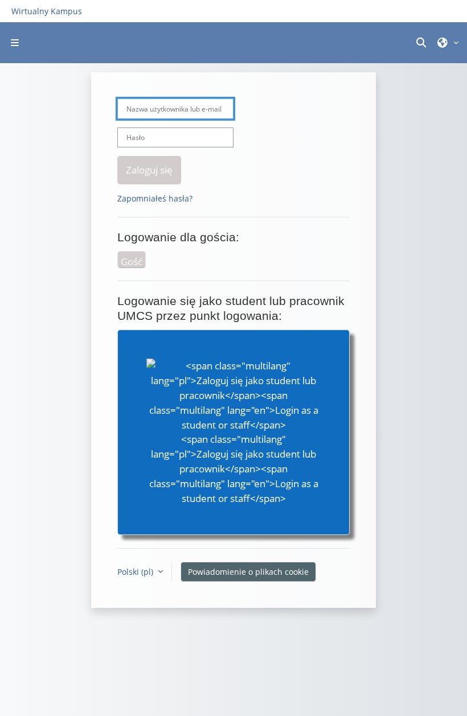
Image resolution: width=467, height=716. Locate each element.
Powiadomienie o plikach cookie (248, 571)
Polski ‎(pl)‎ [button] (136, 571)
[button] (423, 42)
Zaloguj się (149, 169)
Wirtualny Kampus (46, 11)
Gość (131, 261)
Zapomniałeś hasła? (154, 198)
